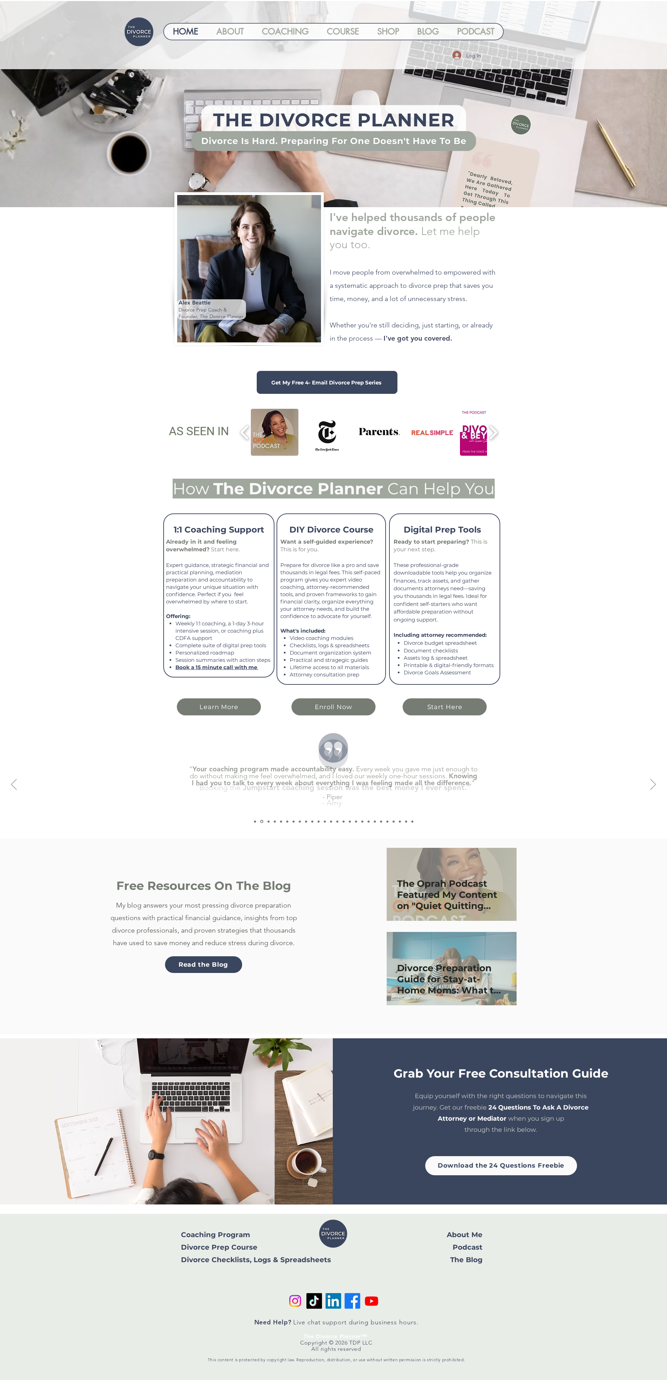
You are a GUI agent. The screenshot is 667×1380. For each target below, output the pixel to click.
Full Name (272, 1267)
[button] (428, 1252)
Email (265, 1299)
